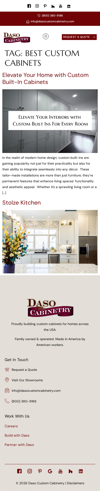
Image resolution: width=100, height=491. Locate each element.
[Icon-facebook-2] (19, 471)
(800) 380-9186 (24, 401)
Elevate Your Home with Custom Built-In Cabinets (45, 78)
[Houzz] (70, 471)
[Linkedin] (81, 471)
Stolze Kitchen (21, 202)
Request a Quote (24, 370)
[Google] (50, 471)
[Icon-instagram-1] (29, 471)
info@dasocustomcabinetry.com (36, 390)
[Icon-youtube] (60, 471)
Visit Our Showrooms (27, 380)
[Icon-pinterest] (40, 471)
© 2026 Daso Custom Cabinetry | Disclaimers (50, 483)
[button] (45, 36)
